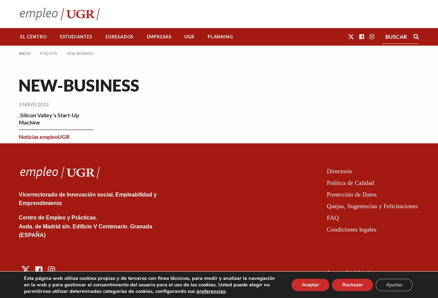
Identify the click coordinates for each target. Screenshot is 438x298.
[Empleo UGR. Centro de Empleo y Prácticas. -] (59, 14)
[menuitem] (33, 37)
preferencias (211, 291)
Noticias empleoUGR (44, 136)
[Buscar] (416, 37)
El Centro (33, 36)
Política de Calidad (350, 182)
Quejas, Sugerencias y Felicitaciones (372, 206)
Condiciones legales (351, 229)
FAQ (333, 217)
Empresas (159, 36)
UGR (189, 36)
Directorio (339, 171)
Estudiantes (76, 36)
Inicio (24, 53)
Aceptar (310, 285)
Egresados (119, 36)
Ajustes (394, 285)
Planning (220, 36)
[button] (351, 36)
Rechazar (352, 285)
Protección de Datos (352, 194)
